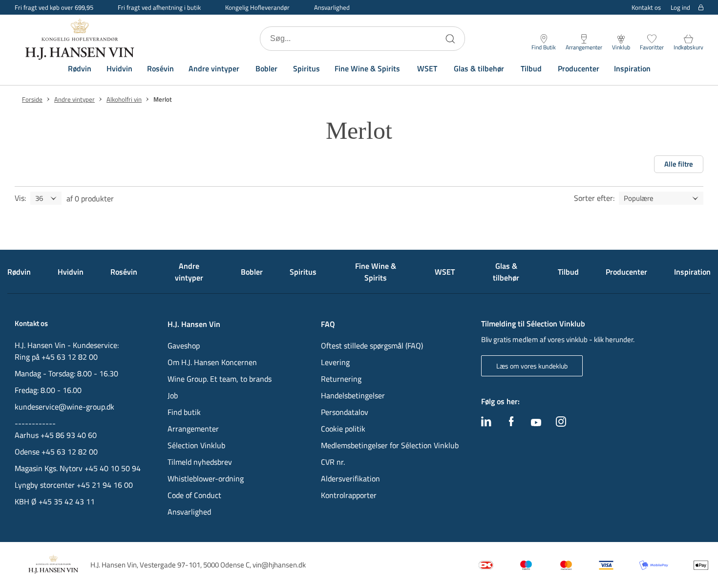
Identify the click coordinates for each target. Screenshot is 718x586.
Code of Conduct (194, 495)
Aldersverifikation (350, 478)
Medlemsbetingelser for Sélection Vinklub (390, 445)
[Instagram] (561, 424)
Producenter (578, 68)
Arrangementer (193, 428)
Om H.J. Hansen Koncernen (212, 362)
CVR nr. (333, 462)
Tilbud (531, 68)
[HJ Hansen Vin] (81, 38)
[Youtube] (536, 423)
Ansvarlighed (332, 7)
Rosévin (160, 68)
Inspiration (632, 68)
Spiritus (306, 68)
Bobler (266, 68)
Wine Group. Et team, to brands (220, 379)
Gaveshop (184, 345)
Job (173, 395)
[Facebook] (511, 424)
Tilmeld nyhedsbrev (200, 462)
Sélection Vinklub (196, 445)
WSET (427, 68)
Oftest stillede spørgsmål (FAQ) (372, 345)
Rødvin (79, 68)
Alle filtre (678, 164)
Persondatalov (344, 412)
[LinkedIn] (486, 424)
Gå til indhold (27, 11)
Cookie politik (344, 428)
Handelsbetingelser (353, 395)
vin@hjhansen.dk (279, 564)
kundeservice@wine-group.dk (64, 406)
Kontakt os (646, 7)
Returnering (341, 379)
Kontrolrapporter (349, 495)
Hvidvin (119, 68)
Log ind (680, 7)
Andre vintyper (214, 68)
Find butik (184, 412)
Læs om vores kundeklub (532, 366)
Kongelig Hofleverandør (257, 7)
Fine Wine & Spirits (367, 68)
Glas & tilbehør (479, 68)
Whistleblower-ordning (206, 478)
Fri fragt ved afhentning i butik (159, 7)
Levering (335, 362)
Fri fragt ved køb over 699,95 (54, 7)
